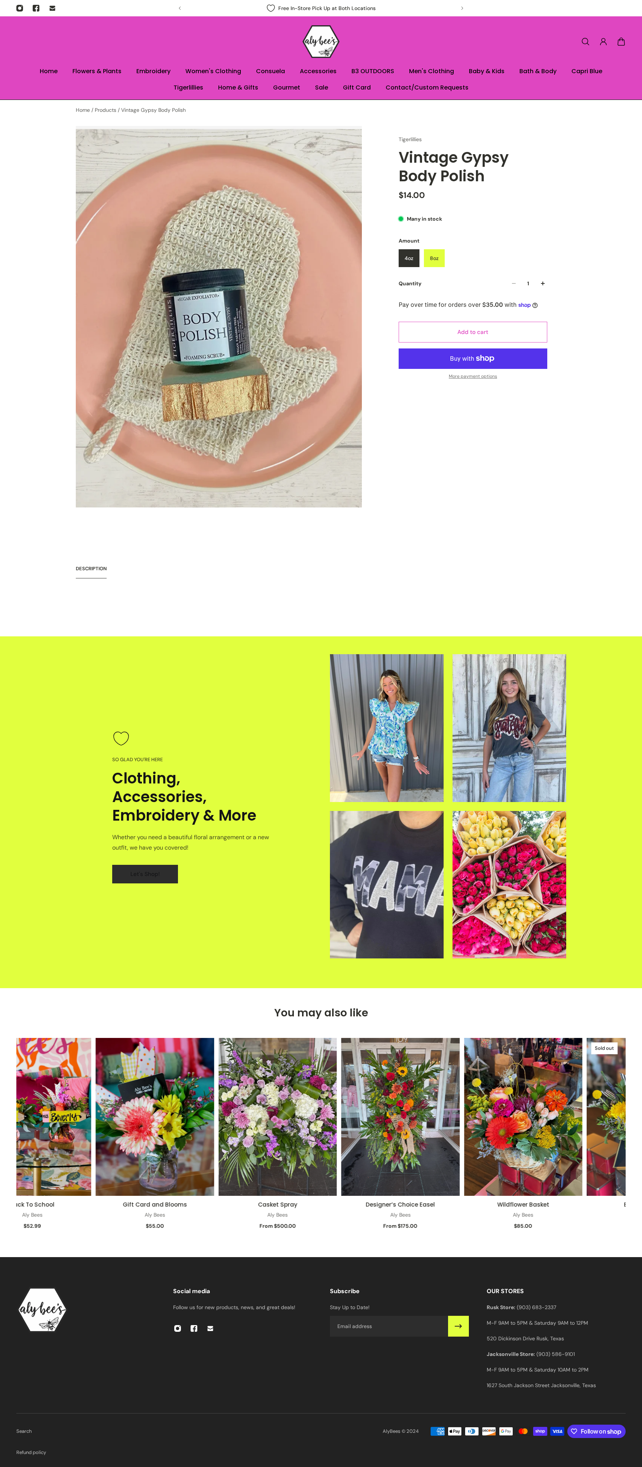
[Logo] (321, 41)
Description (91, 568)
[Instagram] (20, 8)
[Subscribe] (458, 1326)
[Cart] (621, 41)
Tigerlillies (410, 139)
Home (83, 110)
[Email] (52, 8)
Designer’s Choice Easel (392, 1204)
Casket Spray (269, 1204)
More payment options (473, 376)
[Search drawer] (585, 41)
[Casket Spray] (269, 1117)
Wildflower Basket (515, 1204)
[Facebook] (36, 8)
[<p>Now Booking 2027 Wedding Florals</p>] (321, 8)
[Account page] (603, 41)
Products (106, 110)
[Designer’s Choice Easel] (392, 1117)
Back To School (23, 1204)
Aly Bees (23, 1214)
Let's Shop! (145, 874)
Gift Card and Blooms (146, 1204)
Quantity (410, 283)
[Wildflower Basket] (514, 1117)
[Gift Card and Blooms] (146, 1117)
